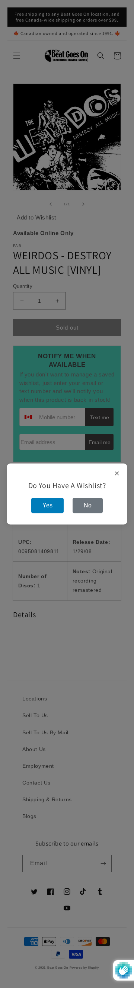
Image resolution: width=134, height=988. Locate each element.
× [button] (117, 473)
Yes (47, 505)
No (88, 505)
